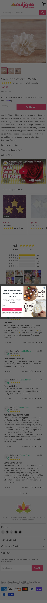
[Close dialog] (44, 288)
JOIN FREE (12, 309)
